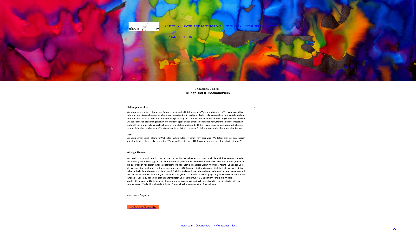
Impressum (186, 225)
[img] (144, 27)
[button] (394, 229)
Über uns (232, 26)
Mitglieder (253, 26)
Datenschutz (203, 225)
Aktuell (171, 26)
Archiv (273, 26)
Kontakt (171, 37)
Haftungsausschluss (225, 225)
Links (188, 37)
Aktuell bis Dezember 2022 (202, 26)
